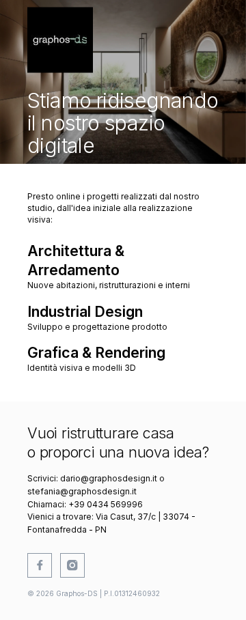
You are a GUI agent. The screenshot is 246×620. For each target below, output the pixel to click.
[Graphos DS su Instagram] (72, 565)
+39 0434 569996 (105, 504)
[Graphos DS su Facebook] (39, 565)
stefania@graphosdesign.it (82, 491)
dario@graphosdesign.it (108, 478)
